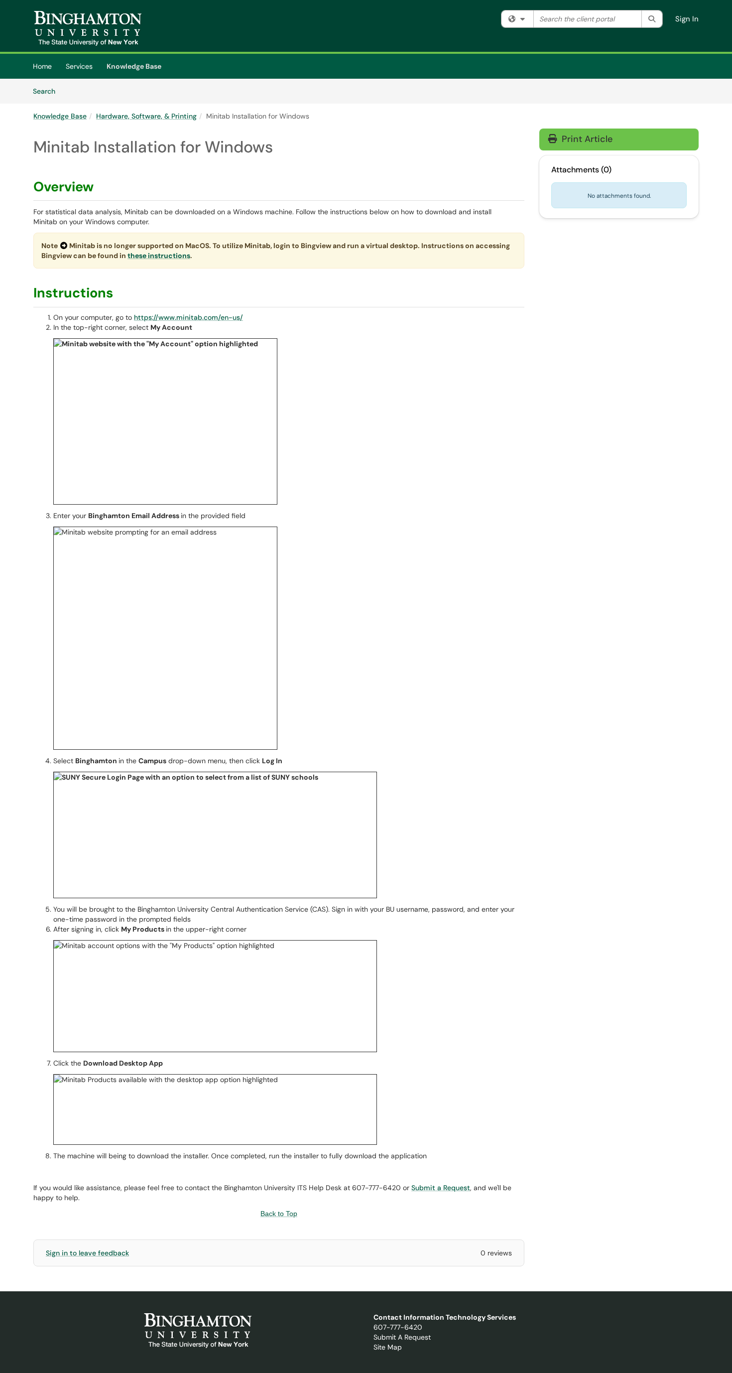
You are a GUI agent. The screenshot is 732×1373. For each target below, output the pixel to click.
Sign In (687, 19)
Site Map (387, 1347)
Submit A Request (402, 1337)
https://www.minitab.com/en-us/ (188, 317)
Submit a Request (440, 1187)
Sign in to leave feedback (87, 1252)
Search (47, 91)
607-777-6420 (397, 1327)
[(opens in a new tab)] (87, 28)
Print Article (585, 139)
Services (79, 66)
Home (42, 66)
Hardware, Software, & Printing (146, 116)
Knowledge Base (134, 66)
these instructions (158, 255)
